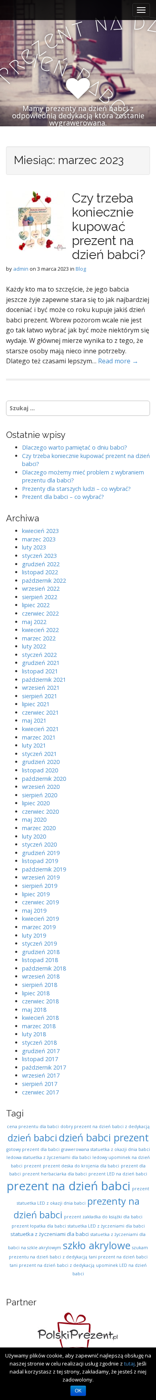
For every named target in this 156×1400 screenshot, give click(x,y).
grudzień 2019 (41, 853)
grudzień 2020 (41, 762)
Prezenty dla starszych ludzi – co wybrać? (76, 488)
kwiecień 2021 (40, 729)
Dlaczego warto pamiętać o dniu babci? (74, 447)
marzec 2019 (39, 927)
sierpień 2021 (39, 696)
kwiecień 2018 (40, 1017)
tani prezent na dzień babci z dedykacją (52, 1265)
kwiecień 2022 (40, 630)
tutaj (129, 1363)
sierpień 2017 (39, 1084)
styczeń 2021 (39, 754)
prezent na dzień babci (68, 1186)
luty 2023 (34, 547)
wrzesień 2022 (41, 588)
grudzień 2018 (41, 952)
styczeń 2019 (39, 943)
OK (78, 1391)
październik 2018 (44, 968)
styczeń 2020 (39, 844)
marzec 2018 (39, 1026)
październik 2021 (44, 679)
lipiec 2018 (36, 993)
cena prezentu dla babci (33, 1126)
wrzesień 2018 (41, 976)
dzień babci (32, 1137)
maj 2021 (34, 720)
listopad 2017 (40, 1059)
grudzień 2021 (41, 663)
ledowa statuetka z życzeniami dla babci (48, 1157)
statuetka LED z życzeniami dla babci (106, 1226)
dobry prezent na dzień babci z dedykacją (105, 1126)
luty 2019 (34, 935)
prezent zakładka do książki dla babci (103, 1217)
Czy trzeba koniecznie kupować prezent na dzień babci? (108, 226)
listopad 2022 (40, 572)
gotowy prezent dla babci (33, 1149)
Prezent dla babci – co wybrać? (63, 496)
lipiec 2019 (36, 894)
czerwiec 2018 (40, 1001)
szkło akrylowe (96, 1245)
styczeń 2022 (39, 654)
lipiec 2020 (36, 803)
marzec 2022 (39, 638)
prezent (32, 1166)
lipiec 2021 (36, 704)
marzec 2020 (39, 828)
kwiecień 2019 (40, 918)
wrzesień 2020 (41, 786)
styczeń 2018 (39, 1042)
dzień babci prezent (104, 1137)
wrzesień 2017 (41, 1075)
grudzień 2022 (41, 564)
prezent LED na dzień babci (117, 1174)
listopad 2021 (40, 671)
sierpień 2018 (39, 985)
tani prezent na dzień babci (118, 1257)
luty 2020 (34, 836)
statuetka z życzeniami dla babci (49, 1234)
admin (20, 268)
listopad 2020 (40, 770)
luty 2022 (34, 646)
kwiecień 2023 (40, 531)
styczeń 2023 (39, 555)
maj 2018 (34, 1009)
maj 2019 (34, 910)
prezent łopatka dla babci (39, 1226)
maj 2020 (34, 819)
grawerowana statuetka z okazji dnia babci (105, 1149)
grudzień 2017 (41, 1051)
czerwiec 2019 (40, 902)
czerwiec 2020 (40, 811)
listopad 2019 (40, 861)
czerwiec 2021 (40, 712)
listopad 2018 (40, 960)
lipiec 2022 (36, 605)
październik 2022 (44, 580)
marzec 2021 (39, 737)
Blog (81, 268)
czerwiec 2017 (40, 1092)
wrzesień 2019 (41, 877)
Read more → (118, 361)
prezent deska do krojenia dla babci (81, 1166)
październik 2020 (44, 778)
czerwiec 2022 (40, 613)
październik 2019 (44, 869)
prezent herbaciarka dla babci (54, 1174)
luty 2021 (34, 745)
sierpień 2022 (39, 597)
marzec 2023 (39, 539)
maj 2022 (34, 622)
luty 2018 (34, 1034)
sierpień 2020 (39, 795)
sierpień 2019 (39, 885)
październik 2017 (44, 1067)
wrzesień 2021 (41, 687)
